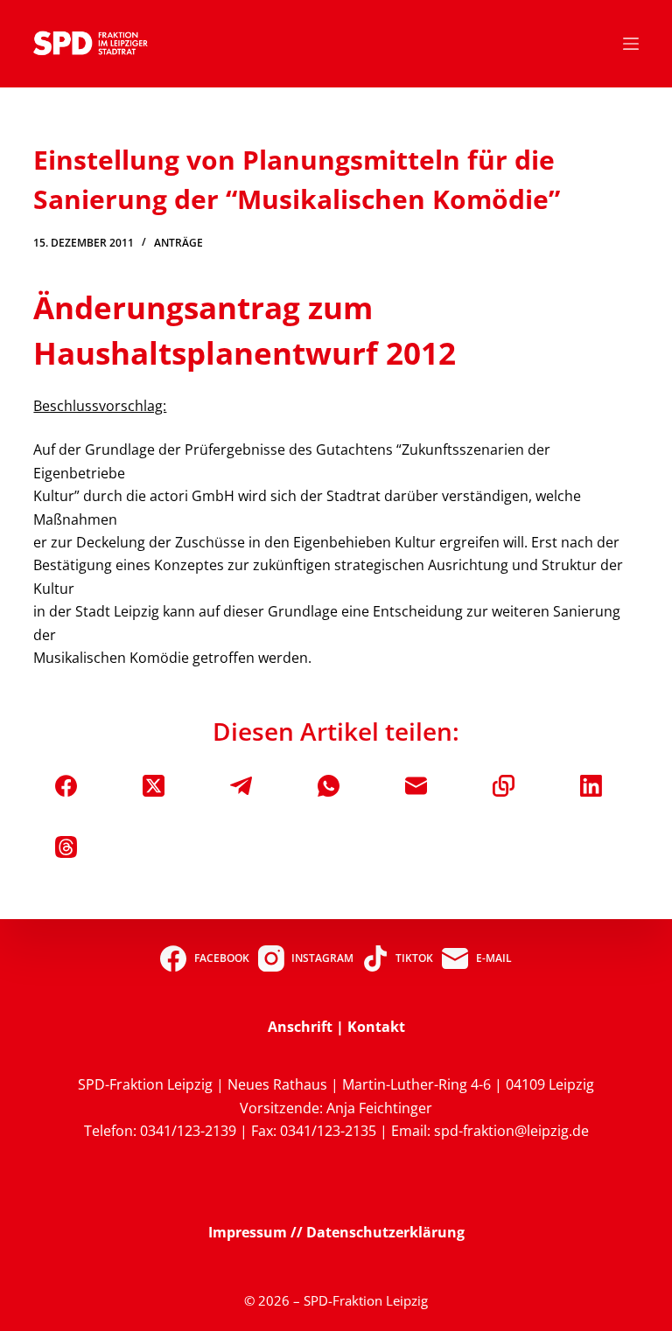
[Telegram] (241, 785)
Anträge (178, 242)
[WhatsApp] (328, 785)
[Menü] (631, 44)
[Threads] (66, 847)
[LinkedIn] (591, 785)
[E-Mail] (416, 785)
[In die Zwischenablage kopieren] (503, 785)
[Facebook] (66, 785)
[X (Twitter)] (153, 785)
